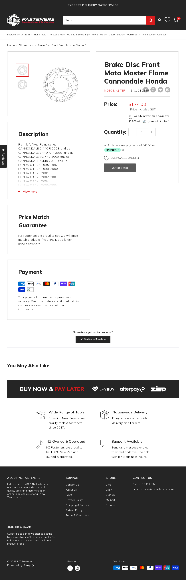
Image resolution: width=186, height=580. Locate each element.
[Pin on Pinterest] (153, 89)
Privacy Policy (74, 499)
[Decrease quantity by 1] (132, 132)
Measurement (115, 34)
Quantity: (115, 132)
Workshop (132, 34)
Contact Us (72, 484)
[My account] (159, 20)
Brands (110, 505)
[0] (175, 20)
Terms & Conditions (77, 515)
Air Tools (26, 34)
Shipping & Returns (77, 505)
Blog (108, 484)
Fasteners (12, 34)
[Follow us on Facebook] (70, 568)
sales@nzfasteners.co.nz (159, 489)
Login (109, 489)
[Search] (150, 20)
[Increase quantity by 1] (151, 132)
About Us (71, 489)
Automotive (148, 34)
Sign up (110, 494)
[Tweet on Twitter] (160, 89)
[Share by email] (167, 89)
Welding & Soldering (77, 34)
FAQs (69, 494)
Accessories (56, 34)
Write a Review (96, 340)
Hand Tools (40, 34)
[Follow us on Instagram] (77, 568)
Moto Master (114, 90)
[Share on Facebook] (146, 89)
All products (26, 45)
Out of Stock (120, 167)
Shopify (28, 565)
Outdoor (161, 34)
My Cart (110, 499)
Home (11, 45)
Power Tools (98, 34)
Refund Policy (74, 510)
